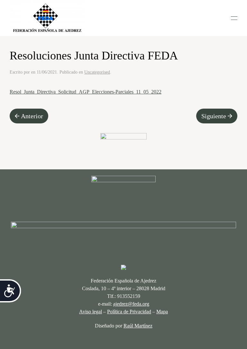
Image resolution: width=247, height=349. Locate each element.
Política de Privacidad (129, 311)
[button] (234, 18)
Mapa (162, 311)
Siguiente (213, 116)
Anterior (32, 116)
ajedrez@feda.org (131, 304)
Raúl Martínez (138, 325)
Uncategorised (97, 72)
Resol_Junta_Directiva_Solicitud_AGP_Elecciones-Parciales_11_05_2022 (85, 91)
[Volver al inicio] (47, 18)
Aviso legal (90, 311)
